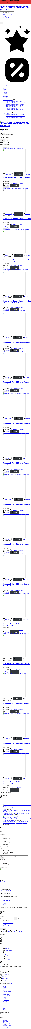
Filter (3, 134)
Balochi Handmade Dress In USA (14, 101)
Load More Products (5, 794)
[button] (26, 174)
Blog (4, 1008)
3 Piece (4, 88)
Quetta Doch (6, 1000)
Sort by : (9, 134)
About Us (5, 96)
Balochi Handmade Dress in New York (15, 114)
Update (2, 916)
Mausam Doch (6, 995)
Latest (4, 1024)
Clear (5, 867)
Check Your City (7, 113)
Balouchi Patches (7, 92)
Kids (4, 91)
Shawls (4, 95)
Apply (2, 857)
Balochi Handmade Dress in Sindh (14, 107)
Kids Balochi (6, 17)
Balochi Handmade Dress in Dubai (14, 105)
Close (3, 929)
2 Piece (4, 89)
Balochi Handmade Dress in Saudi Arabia (16, 102)
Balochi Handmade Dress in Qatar (14, 111)
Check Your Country (8, 100)
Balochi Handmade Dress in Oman (14, 109)
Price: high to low (7, 1027)
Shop (4, 1009)
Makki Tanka (6, 994)
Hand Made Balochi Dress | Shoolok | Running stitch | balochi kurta (17, 302)
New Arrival (6, 1002)
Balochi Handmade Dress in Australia (15, 104)
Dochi (4, 16)
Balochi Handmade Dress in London (14, 117)
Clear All (2, 834)
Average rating (6, 1023)
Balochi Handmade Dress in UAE (14, 108)
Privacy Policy (6, 900)
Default (5, 1020)
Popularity (5, 1021)
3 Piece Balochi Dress (8, 14)
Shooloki (5, 1001)
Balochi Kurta (6, 993)
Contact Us (5, 97)
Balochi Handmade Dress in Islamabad (15, 116)
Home (1, 126)
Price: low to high (7, 1025)
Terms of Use (6, 902)
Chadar (4, 93)
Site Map (5, 904)
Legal (4, 903)
